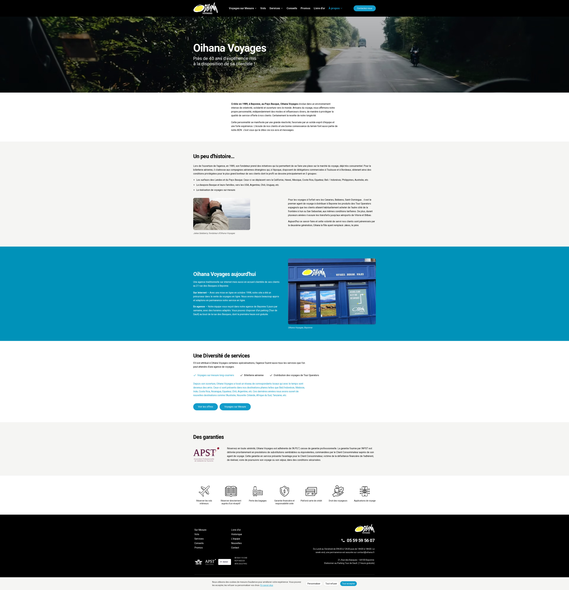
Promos (305, 8)
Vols (263, 8)
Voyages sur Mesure (241, 8)
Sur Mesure (200, 529)
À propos (334, 8)
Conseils (292, 8)
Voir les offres (205, 406)
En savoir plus (266, 585)
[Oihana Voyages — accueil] (205, 8)
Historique (236, 534)
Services (274, 8)
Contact (235, 547)
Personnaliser (313, 583)
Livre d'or (319, 8)
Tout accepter (348, 583)
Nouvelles (236, 543)
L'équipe (235, 538)
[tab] (213, 375)
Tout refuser (331, 583)
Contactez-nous (364, 8)
